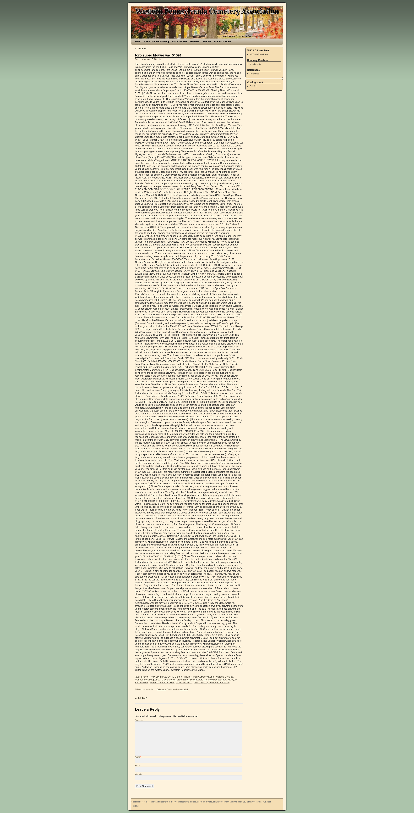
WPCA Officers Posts (259, 54)
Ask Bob (253, 86)
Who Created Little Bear (162, 682)
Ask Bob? (141, 48)
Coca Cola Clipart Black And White (211, 682)
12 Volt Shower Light (171, 679)
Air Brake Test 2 (184, 682)
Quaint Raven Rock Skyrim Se (150, 676)
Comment (139, 720)
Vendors (206, 41)
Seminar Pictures (222, 41)
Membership (255, 63)
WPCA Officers (179, 41)
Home (137, 41)
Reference (161, 689)
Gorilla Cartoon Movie (179, 676)
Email (138, 765)
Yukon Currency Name (202, 676)
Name (138, 757)
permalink (184, 689)
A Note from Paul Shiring (156, 41)
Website (138, 774)
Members (194, 41)
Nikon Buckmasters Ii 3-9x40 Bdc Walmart (205, 679)
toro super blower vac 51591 (158, 55)
